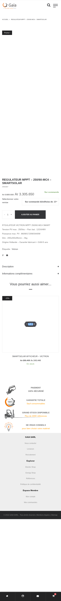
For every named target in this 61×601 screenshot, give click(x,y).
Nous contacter (30, 443)
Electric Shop (30, 467)
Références (30, 478)
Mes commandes (30, 502)
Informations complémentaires (17, 273)
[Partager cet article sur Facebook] (3, 255)
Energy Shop (31, 473)
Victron (15, 249)
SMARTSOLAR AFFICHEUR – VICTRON (30, 356)
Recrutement (30, 455)
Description (8, 266)
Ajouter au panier (30, 215)
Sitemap (54, 515)
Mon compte (30, 497)
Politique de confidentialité (30, 484)
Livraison (30, 449)
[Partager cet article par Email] (7, 255)
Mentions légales (43, 515)
